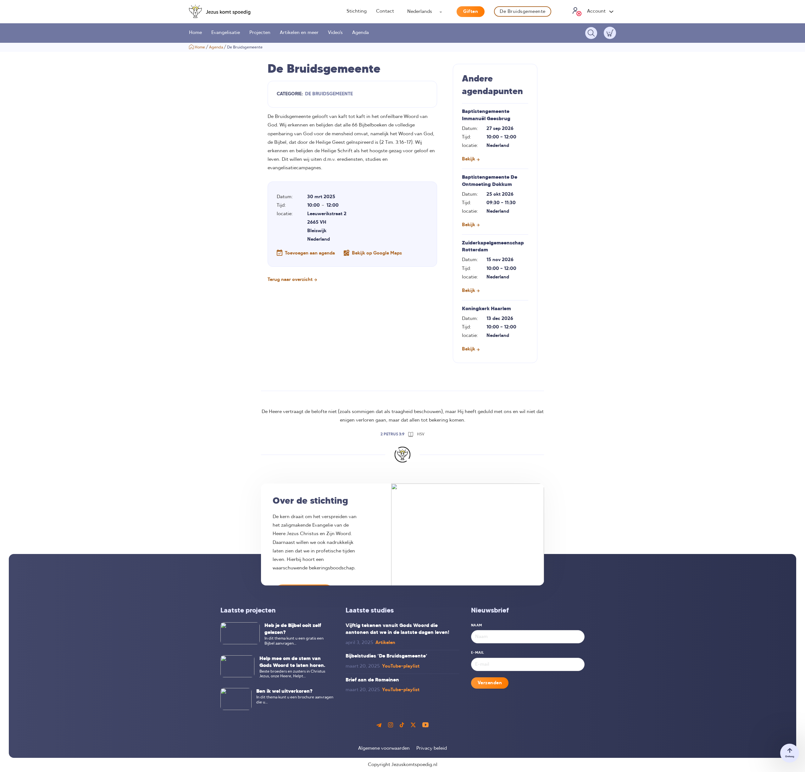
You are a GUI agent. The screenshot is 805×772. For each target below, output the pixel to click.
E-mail (477, 652)
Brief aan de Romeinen (372, 680)
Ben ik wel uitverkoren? (284, 691)
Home (195, 32)
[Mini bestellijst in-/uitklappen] (610, 33)
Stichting (357, 11)
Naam (476, 625)
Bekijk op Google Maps (377, 253)
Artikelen (385, 642)
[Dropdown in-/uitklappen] (611, 11)
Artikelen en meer (299, 32)
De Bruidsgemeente (523, 11)
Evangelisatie (225, 32)
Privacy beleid (431, 748)
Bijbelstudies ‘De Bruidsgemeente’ (386, 656)
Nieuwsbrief (490, 611)
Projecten (259, 32)
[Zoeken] (591, 33)
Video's (335, 32)
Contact (385, 11)
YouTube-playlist (400, 666)
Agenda (360, 32)
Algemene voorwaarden (384, 748)
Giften (470, 11)
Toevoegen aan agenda (310, 253)
